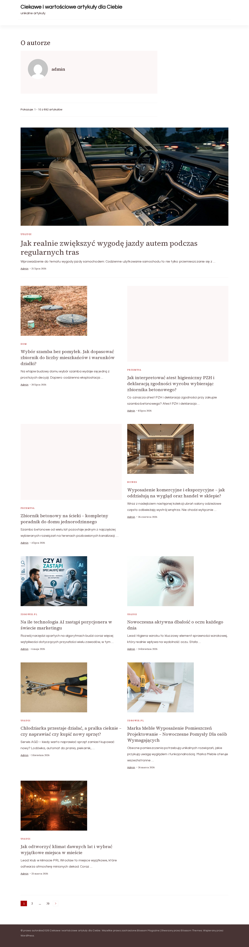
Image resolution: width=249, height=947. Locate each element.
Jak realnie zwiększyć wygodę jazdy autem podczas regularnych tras (109, 247)
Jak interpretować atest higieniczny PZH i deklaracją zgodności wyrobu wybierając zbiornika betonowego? (170, 384)
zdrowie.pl (29, 614)
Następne (55, 903)
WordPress (27, 935)
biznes (132, 482)
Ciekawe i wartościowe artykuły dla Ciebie (71, 7)
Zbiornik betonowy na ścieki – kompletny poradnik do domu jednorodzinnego (64, 519)
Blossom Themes (191, 930)
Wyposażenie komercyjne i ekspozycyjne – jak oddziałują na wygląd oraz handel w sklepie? (176, 493)
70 (48, 903)
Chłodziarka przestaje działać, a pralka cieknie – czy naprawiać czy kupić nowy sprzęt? (71, 731)
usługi (26, 234)
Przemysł (134, 369)
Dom (24, 344)
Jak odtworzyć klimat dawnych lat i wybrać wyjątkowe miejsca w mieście (66, 850)
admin (24, 268)
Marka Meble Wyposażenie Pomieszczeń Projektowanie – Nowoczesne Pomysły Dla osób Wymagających (177, 734)
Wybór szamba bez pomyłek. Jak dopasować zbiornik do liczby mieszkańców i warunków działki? (68, 358)
